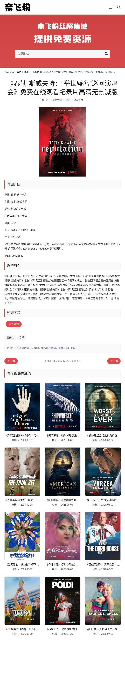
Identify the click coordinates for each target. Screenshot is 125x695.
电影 (26, 72)
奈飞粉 (45, 99)
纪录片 (10, 337)
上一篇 (11, 361)
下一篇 (114, 361)
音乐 (21, 337)
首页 (19, 72)
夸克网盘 (13, 324)
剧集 (94, 440)
